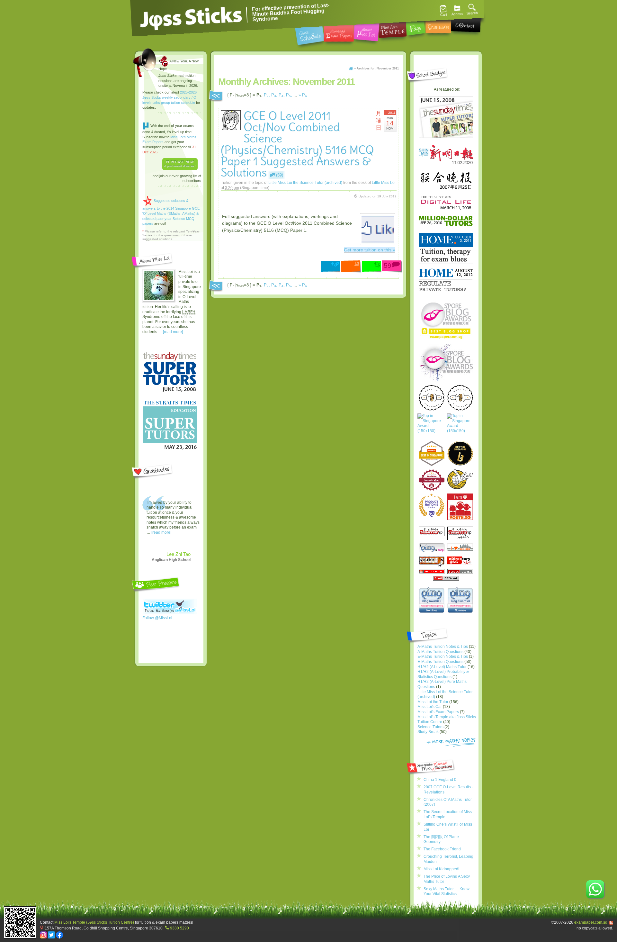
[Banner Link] (241, 205)
